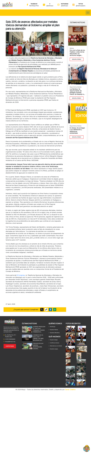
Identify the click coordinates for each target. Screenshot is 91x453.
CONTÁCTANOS (10, 346)
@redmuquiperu (80, 5)
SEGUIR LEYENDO (76, 59)
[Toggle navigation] (88, 12)
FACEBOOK (34, 4)
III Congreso (21, 275)
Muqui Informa (73, 87)
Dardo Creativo (70, 389)
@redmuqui (49, 5)
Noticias (72, 48)
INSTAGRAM (64, 4)
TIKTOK (80, 4)
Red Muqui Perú (34, 5)
